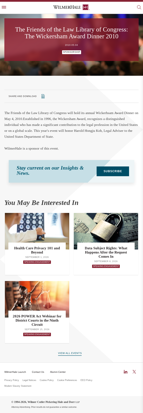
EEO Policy (86, 380)
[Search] (139, 7)
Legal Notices (29, 380)
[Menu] (4, 7)
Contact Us (38, 372)
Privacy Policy (11, 380)
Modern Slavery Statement (17, 386)
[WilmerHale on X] (134, 371)
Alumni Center (58, 372)
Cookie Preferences (67, 380)
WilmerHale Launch (15, 372)
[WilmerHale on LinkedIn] (125, 371)
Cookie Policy (47, 380)
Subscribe (113, 171)
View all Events (70, 353)
